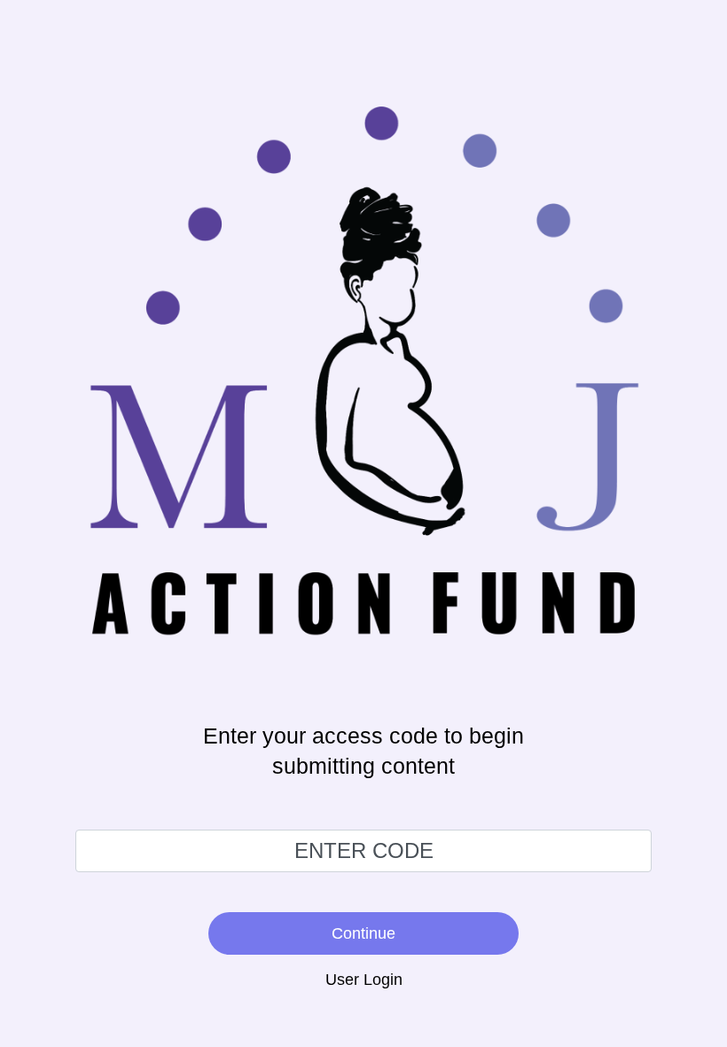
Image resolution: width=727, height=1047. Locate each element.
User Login (364, 979)
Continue (363, 933)
